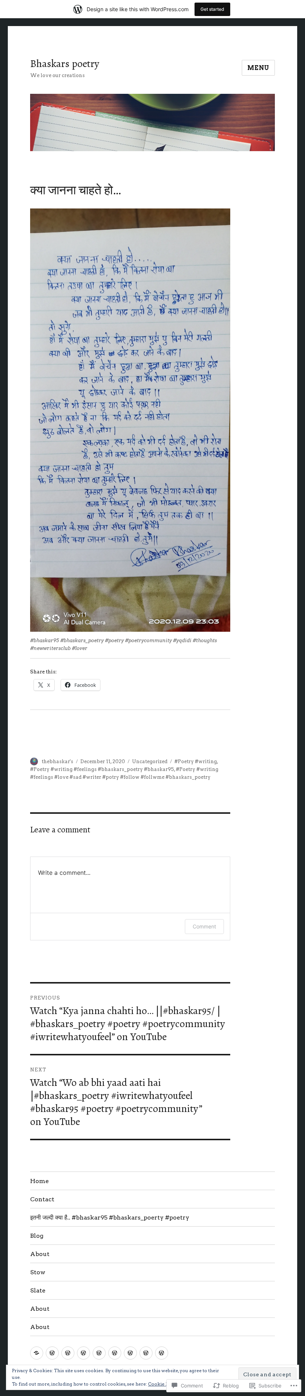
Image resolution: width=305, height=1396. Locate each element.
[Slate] (130, 1353)
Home (39, 1181)
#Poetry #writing (195, 761)
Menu (258, 67)
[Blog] (83, 1353)
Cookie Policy (163, 1384)
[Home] (36, 1353)
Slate (37, 1290)
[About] (99, 1353)
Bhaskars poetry (64, 64)
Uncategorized (149, 761)
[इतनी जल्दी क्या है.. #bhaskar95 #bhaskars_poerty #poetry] (67, 1353)
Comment (204, 926)
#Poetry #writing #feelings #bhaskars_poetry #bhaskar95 (102, 769)
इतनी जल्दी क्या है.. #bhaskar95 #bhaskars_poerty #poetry (109, 1217)
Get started (212, 9)
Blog (37, 1235)
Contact (42, 1199)
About (39, 1254)
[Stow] (114, 1353)
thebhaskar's (57, 761)
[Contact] (52, 1353)
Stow (37, 1272)
